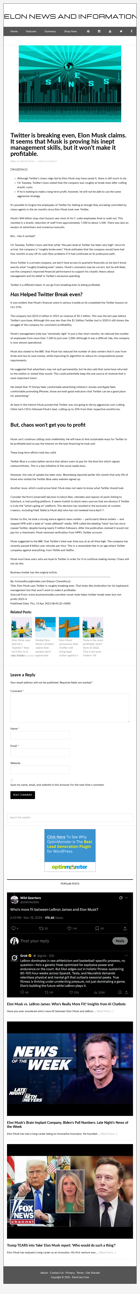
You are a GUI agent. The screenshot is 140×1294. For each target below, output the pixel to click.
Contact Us (57, 1272)
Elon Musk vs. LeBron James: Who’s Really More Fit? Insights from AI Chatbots (66, 1004)
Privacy (70, 1272)
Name (14, 728)
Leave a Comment (47, 161)
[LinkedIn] (130, 40)
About (44, 1272)
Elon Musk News (70, 14)
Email (14, 746)
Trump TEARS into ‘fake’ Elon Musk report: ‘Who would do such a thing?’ (61, 1245)
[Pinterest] (88, 31)
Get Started (93, 1272)
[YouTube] (110, 31)
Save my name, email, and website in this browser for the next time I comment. (57, 785)
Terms (80, 1272)
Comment (17, 691)
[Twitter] (121, 31)
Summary (30, 656)
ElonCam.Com (80, 1277)
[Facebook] (131, 31)
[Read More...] (105, 1011)
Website (15, 763)
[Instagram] (99, 31)
